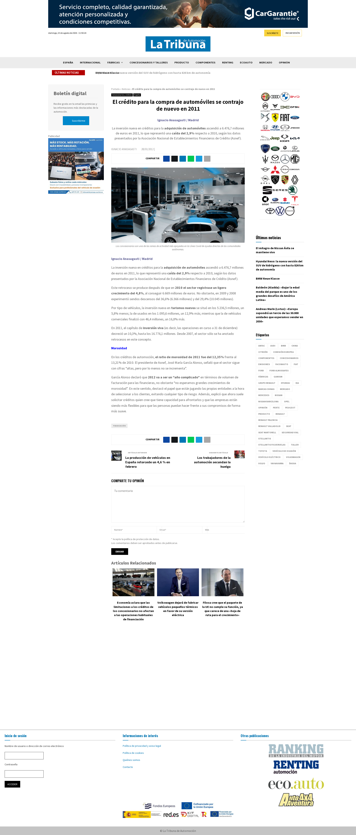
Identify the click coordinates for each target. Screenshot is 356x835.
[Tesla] (294, 204)
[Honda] (265, 131)
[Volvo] (289, 214)
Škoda (292, 463)
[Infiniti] (285, 131)
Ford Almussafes (279, 370)
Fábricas (113, 62)
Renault (280, 413)
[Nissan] (285, 173)
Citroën (263, 352)
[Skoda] (292, 194)
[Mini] (265, 173)
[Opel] (265, 183)
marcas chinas (266, 389)
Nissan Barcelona (268, 401)
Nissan (278, 395)
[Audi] (275, 100)
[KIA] (295, 142)
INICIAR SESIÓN (293, 33)
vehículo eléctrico (269, 457)
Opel (286, 401)
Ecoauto (246, 62)
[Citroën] (265, 111)
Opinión (284, 62)
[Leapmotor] (285, 152)
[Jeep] (274, 142)
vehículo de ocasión (284, 451)
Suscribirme (78, 120)
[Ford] (294, 121)
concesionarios (289, 358)
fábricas (263, 376)
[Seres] (280, 194)
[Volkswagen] (280, 214)
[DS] (265, 121)
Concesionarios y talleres (149, 62)
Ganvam (278, 376)
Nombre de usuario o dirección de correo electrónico (34, 746)
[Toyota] (270, 214)
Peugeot (290, 407)
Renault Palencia (268, 420)
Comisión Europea (283, 352)
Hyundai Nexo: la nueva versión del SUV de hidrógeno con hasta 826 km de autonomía (280, 265)
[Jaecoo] (294, 131)
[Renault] (294, 183)
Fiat (296, 364)
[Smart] (265, 204)
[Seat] (267, 194)
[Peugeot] (275, 183)
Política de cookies (133, 753)
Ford (261, 370)
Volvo (261, 463)
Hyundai (285, 383)
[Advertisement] (178, 678)
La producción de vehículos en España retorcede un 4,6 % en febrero (147, 462)
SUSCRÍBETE (272, 33)
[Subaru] (275, 204)
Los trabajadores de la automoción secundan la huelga (212, 462)
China (294, 345)
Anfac (261, 345)
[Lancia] (265, 152)
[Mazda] (275, 162)
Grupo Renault (266, 383)
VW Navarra (277, 463)
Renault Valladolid (269, 426)
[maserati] (265, 162)
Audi (272, 345)
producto (264, 413)
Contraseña (11, 764)
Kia (297, 383)
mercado (285, 389)
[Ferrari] (275, 121)
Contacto (128, 767)
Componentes (205, 62)
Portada (115, 89)
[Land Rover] (275, 152)
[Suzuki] (285, 204)
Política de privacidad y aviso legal (142, 745)
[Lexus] (294, 152)
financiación (119, 426)
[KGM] (284, 142)
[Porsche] (285, 183)
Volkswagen (293, 457)
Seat (288, 426)
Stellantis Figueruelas (271, 444)
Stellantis (264, 438)
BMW (283, 345)
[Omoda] (294, 173)
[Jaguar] (265, 142)
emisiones (264, 364)
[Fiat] (285, 121)
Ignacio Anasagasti (124, 149)
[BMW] (285, 100)
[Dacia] (285, 111)
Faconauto (281, 364)
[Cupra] (275, 111)
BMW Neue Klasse (106, 73)
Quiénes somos (131, 760)
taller (295, 444)
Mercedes (263, 395)
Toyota (262, 451)
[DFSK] (294, 111)
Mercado (265, 62)
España (68, 62)
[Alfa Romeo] (265, 100)
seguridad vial (290, 432)
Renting (227, 62)
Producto (181, 62)
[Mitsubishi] (275, 173)
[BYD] (294, 100)
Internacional (90, 62)
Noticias (126, 89)
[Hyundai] (275, 131)
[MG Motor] (294, 162)
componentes (266, 358)
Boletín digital (70, 93)
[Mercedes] (285, 162)
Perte (276, 407)
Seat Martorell (267, 432)
